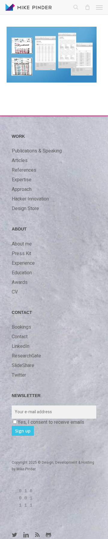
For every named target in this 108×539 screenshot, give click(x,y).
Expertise (22, 179)
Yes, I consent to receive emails (51, 422)
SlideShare (23, 365)
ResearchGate (26, 356)
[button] (99, 7)
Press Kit (21, 253)
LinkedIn (20, 346)
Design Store (25, 208)
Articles (20, 160)
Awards (20, 282)
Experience (23, 263)
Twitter (19, 375)
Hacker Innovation (30, 199)
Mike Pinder (26, 469)
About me (22, 244)
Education (22, 272)
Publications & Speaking (37, 151)
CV (15, 292)
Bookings (21, 327)
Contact (20, 336)
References (24, 170)
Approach (22, 189)
